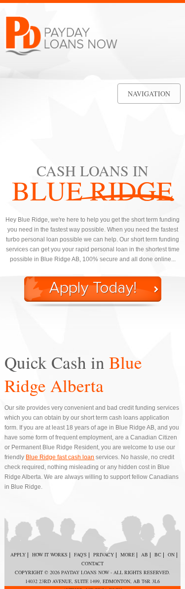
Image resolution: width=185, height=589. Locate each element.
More (127, 554)
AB (144, 554)
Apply (18, 554)
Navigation (149, 93)
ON (171, 554)
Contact (92, 563)
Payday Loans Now (85, 572)
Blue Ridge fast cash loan (60, 457)
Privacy (103, 554)
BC (157, 554)
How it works (50, 554)
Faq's (80, 554)
